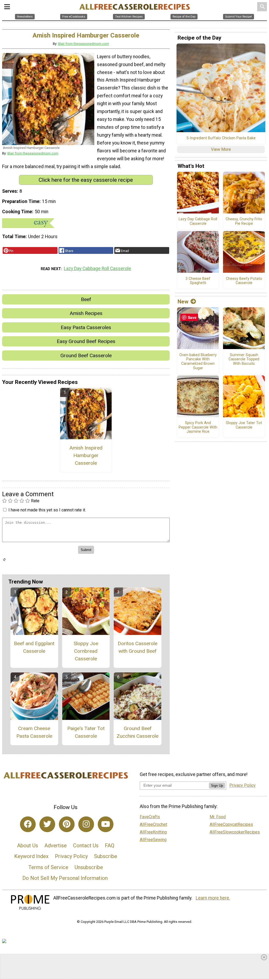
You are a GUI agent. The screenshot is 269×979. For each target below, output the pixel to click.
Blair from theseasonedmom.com (83, 44)
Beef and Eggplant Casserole (34, 647)
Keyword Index (31, 856)
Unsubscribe (89, 867)
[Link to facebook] (28, 824)
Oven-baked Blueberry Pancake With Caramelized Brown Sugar (198, 361)
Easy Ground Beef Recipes (86, 341)
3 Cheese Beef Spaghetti (197, 281)
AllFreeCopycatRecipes (231, 824)
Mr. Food (218, 816)
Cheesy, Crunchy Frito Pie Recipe (244, 221)
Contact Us (86, 845)
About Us (27, 845)
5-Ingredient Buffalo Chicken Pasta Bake (221, 138)
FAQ (109, 845)
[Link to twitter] (47, 824)
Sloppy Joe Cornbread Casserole (86, 651)
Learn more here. (213, 898)
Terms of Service (48, 867)
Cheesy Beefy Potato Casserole (244, 281)
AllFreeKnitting (153, 832)
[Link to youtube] (105, 824)
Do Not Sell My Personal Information (65, 878)
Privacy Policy (71, 856)
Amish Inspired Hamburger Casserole (85, 455)
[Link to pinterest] (67, 824)
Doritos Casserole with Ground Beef (137, 647)
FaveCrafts (150, 816)
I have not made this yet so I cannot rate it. (47, 509)
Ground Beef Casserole (86, 355)
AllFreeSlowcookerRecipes (235, 832)
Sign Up (217, 786)
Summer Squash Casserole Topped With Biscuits (244, 359)
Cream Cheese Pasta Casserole (34, 732)
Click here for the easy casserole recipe (86, 180)
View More (221, 149)
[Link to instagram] (86, 824)
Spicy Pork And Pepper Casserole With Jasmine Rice (198, 427)
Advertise (55, 845)
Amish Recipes (86, 313)
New (183, 301)
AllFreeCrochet (153, 824)
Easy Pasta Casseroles (86, 327)
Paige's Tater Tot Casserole (86, 732)
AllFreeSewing (153, 839)
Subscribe (105, 856)
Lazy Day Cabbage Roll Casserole (97, 268)
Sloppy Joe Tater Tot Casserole (244, 425)
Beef (86, 299)
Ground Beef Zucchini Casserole (137, 732)
